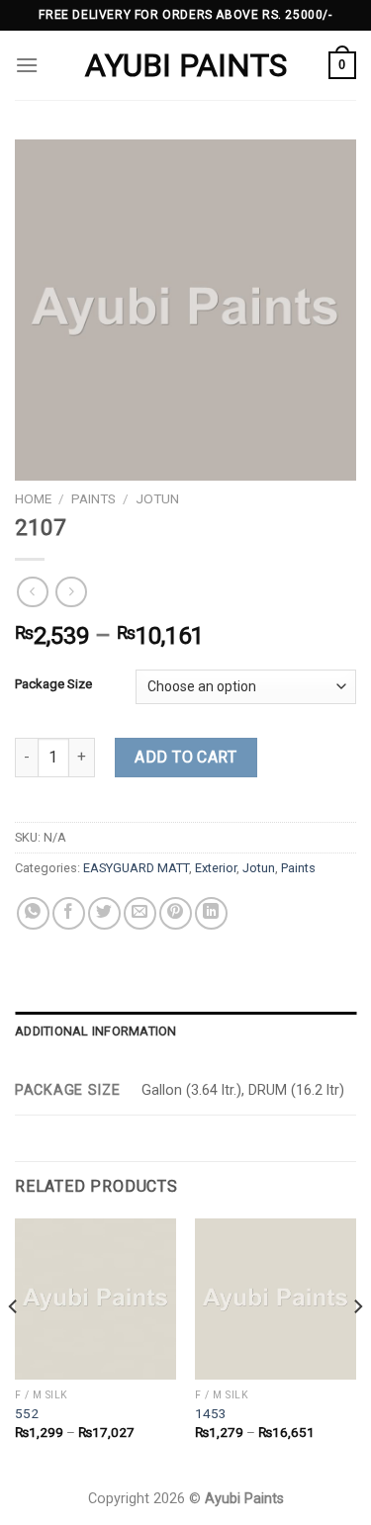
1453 (211, 1413)
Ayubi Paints (186, 65)
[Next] (357, 1346)
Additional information (96, 1031)
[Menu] (27, 65)
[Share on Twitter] (104, 913)
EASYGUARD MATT (136, 867)
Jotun (157, 498)
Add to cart (185, 757)
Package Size (53, 684)
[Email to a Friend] (140, 913)
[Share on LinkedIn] (211, 913)
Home (33, 498)
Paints (93, 498)
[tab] (185, 1031)
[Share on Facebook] (68, 913)
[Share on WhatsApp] (33, 913)
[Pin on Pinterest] (175, 913)
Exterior (215, 867)
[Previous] (14, 1346)
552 (27, 1413)
